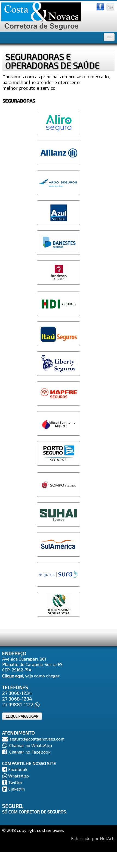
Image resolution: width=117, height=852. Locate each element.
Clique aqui (12, 675)
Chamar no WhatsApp (30, 745)
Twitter (15, 782)
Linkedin (16, 788)
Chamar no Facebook (29, 751)
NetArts (108, 838)
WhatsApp (18, 775)
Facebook (17, 769)
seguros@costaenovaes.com (37, 738)
